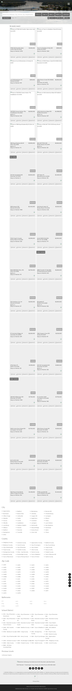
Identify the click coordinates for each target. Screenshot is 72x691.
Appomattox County (36, 542)
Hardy (47, 520)
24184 (32, 583)
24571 (46, 590)
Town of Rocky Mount (23, 556)
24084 (19, 574)
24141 (46, 579)
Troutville (19, 532)
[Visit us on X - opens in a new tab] (69, 585)
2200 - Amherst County (9, 640)
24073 (19, 572)
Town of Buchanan (8, 556)
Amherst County (21, 542)
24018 (47, 567)
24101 (32, 576)
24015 (4, 567)
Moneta (19, 527)
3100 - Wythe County (36, 643)
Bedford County (49, 542)
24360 (4, 586)
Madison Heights (21, 525)
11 (45, 603)
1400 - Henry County (22, 636)
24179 (18, 583)
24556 (33, 590)
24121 (18, 579)
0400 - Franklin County (51, 625)
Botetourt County (7, 545)
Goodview (34, 520)
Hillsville (5, 523)
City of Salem (34, 547)
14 (3, 606)
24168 (32, 581)
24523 (18, 590)
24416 (18, 586)
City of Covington (35, 545)
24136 (32, 579)
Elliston (47, 518)
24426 (47, 586)
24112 (4, 579)
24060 (19, 569)
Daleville (5, 518)
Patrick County (35, 552)
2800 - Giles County (8, 643)
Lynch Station (49, 523)
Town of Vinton (35, 556)
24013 (32, 565)
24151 (4, 581)
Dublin (19, 518)
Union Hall (34, 532)
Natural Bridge (35, 527)
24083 (5, 574)
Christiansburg (49, 513)
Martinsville (34, 525)
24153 (18, 581)
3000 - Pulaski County (23, 643)
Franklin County (21, 549)
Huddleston (20, 523)
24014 (47, 565)
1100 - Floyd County (50, 631)
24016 (18, 567)
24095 (19, 576)
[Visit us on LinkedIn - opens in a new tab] (69, 580)
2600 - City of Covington (37, 640)
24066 (47, 569)
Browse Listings (53, 688)
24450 (5, 588)
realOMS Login (47, 688)
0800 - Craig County (22, 631)
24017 (32, 567)
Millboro (5, 527)
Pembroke (48, 527)
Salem (47, 530)
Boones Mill (48, 511)
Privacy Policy (36, 681)
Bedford (19, 511)
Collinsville (20, 516)
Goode (19, 520)
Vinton (47, 532)
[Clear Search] (49, 18)
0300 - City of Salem (50, 622)
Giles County (34, 549)
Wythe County (49, 556)
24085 (33, 574)
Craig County (48, 547)
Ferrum (5, 520)
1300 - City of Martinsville (9, 636)
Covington (48, 516)
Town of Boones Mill (50, 554)
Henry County (49, 549)
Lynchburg (6, 525)
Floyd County (6, 549)
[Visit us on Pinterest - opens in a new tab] (69, 583)
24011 (4, 564)
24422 (33, 586)
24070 (5, 572)
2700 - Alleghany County (51, 640)
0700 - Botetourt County (9, 631)
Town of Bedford (35, 554)
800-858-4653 (51, 665)
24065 (33, 569)
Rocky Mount (34, 530)
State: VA (14, 18)
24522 (4, 590)
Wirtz (4, 534)
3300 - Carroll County (51, 643)
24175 (46, 581)
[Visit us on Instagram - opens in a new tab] (69, 577)
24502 (47, 588)
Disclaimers (41, 688)
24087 (47, 574)
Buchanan (6, 513)
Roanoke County (7, 554)
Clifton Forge (6, 516)
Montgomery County (8, 552)
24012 (18, 565)
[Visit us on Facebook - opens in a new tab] (69, 574)
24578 (19, 593)
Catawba (33, 513)
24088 (5, 576)
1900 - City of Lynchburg (37, 636)
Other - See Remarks (22, 552)
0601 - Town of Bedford (37, 627)
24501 (32, 588)
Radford (5, 530)
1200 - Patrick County (51, 634)
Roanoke (19, 530)
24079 (47, 572)
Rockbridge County (22, 554)
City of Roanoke (21, 547)
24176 (4, 583)
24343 (47, 583)
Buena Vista (20, 513)
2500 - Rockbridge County (24, 640)
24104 (47, 576)
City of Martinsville (8, 547)
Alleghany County (8, 542)
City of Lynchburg (50, 545)
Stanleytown (6, 532)
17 (17, 606)
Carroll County (21, 545)
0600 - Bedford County (23, 627)
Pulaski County (49, 552)
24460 (19, 588)
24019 (4, 569)
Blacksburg (34, 511)
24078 (33, 572)
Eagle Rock (34, 518)
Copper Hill (34, 516)
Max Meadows (49, 525)
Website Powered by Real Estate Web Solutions (36, 686)
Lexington (34, 523)
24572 (4, 593)
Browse (7, 655)
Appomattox (6, 511)
